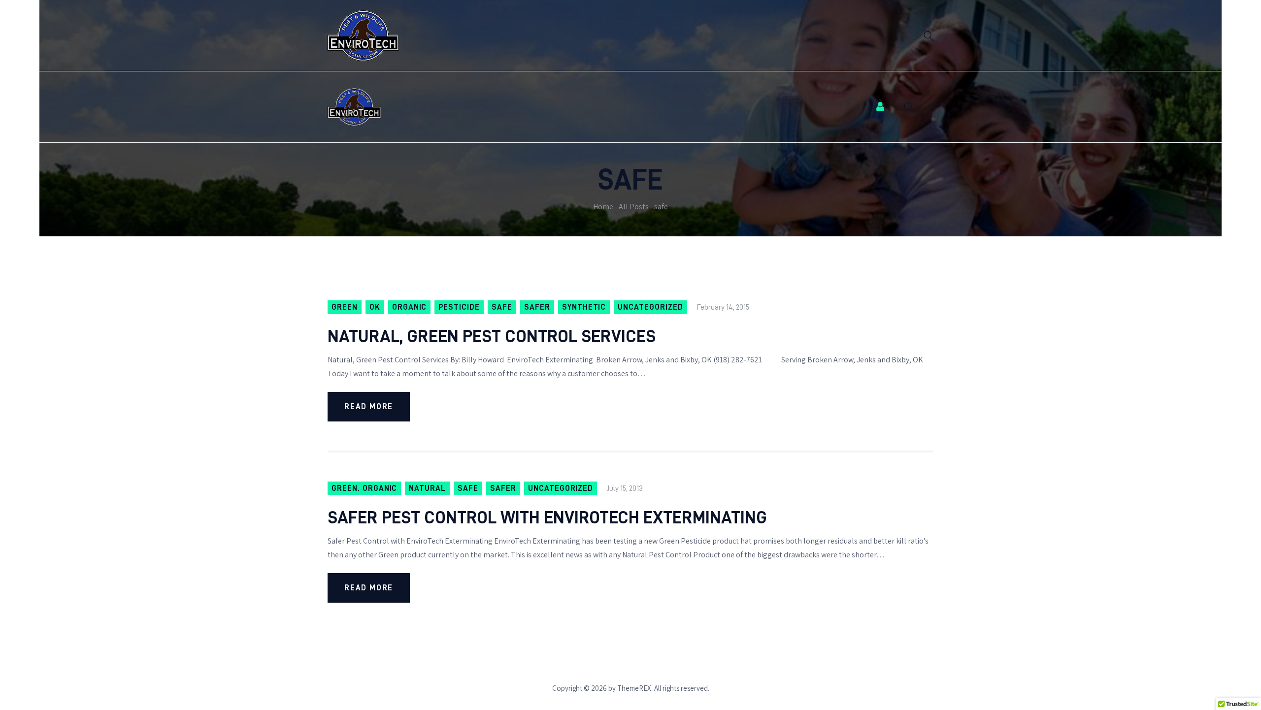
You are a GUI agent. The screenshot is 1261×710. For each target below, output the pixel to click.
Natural (427, 488)
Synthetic (584, 307)
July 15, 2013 (625, 488)
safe (502, 307)
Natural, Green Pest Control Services (492, 336)
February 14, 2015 (723, 307)
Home (603, 206)
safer (537, 307)
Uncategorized (650, 307)
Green (345, 307)
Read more (368, 407)
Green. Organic (364, 488)
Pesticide (459, 307)
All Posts (634, 206)
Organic (409, 307)
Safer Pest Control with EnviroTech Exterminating (547, 517)
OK (374, 307)
